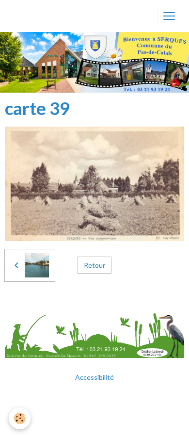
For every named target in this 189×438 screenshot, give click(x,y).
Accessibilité (94, 377)
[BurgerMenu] (169, 16)
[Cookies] (20, 418)
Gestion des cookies (94, 425)
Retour (94, 265)
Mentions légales (95, 411)
